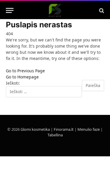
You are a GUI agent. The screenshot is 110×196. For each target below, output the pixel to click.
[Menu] (9, 10)
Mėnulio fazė (88, 129)
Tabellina (55, 135)
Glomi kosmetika (35, 129)
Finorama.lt (64, 129)
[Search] (101, 10)
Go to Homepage (22, 77)
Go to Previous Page (25, 70)
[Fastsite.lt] (55, 10)
